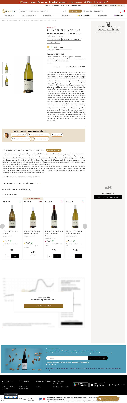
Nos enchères (47, 15)
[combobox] (120, 5)
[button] (27, 75)
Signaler (27, 189)
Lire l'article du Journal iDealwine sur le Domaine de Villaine (20, 177)
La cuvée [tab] (56, 67)
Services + (64, 15)
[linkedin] (121, 385)
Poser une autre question (42, 139)
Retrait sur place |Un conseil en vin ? (63, 5)
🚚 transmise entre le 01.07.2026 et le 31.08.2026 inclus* (63, 2)
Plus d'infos (50, 63)
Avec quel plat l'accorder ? (19, 135)
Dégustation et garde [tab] (75, 67)
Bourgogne (17, 20)
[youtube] (118, 385)
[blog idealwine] (124, 385)
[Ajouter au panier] (15, 256)
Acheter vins (10, 20)
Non (54, 364)
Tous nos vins (8, 15)
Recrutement (24, 381)
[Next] (85, 226)
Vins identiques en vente (108, 197)
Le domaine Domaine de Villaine (23, 150)
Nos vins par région (28, 15)
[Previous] (2, 226)
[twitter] (112, 385)
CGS (24, 399)
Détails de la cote (43, 305)
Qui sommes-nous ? (43, 381)
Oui (49, 364)
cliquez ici (56, 5)
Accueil (4, 20)
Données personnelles (31, 399)
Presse (38, 387)
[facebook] (109, 385)
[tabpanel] (66, 96)
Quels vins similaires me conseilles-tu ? (39, 135)
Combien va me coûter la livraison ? (21, 139)
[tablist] (66, 66)
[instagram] (115, 385)
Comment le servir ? (57, 135)
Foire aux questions (61, 387)
